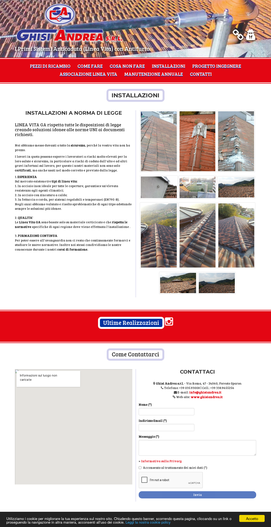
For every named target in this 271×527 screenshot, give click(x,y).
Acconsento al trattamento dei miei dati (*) (175, 467)
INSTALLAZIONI (168, 66)
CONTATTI (201, 74)
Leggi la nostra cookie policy (148, 522)
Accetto (252, 518)
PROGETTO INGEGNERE (216, 66)
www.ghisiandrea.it (207, 397)
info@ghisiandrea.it (205, 392)
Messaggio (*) (149, 436)
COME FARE (90, 66)
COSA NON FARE (127, 66)
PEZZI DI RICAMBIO (50, 66)
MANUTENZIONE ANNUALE (153, 74)
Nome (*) (145, 404)
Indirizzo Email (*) (153, 420)
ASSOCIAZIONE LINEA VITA (88, 74)
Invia (197, 495)
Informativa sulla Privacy (161, 461)
